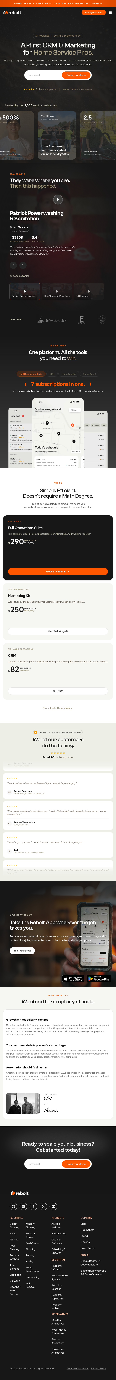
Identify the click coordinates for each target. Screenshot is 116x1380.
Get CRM (58, 691)
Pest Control (32, 1243)
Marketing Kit (59, 1233)
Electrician (15, 1274)
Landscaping (32, 1277)
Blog (83, 1223)
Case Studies (88, 1248)
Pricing (84, 1235)
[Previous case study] (13, 265)
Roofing (30, 1255)
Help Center (87, 1229)
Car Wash (15, 1280)
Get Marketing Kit (58, 631)
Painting (14, 1239)
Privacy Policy (98, 1368)
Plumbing (30, 1249)
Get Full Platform (55, 571)
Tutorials (85, 1241)
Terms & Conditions (78, 1368)
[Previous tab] (25, 384)
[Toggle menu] (110, 12)
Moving (29, 1261)
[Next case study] (23, 265)
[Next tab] (90, 384)
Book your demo (93, 12)
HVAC (13, 1233)
